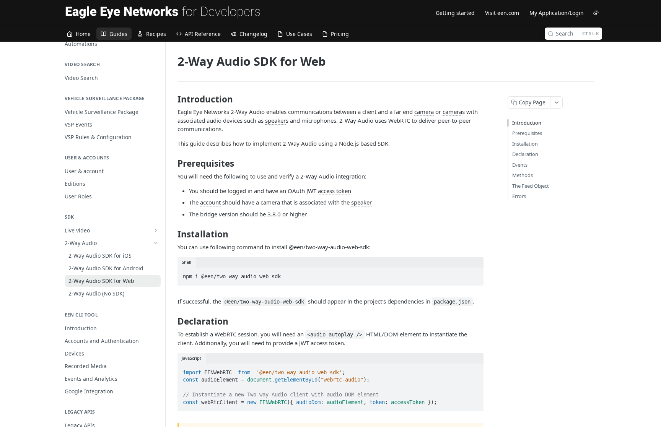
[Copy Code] (474, 274)
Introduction (526, 122)
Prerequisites (527, 133)
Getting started (455, 12)
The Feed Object (530, 185)
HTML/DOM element (393, 334)
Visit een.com (502, 12)
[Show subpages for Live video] (156, 230)
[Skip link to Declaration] (172, 321)
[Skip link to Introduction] (172, 99)
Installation (525, 143)
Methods (522, 175)
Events (519, 164)
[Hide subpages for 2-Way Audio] (156, 243)
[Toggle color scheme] (596, 12)
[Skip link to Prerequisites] (172, 163)
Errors (519, 196)
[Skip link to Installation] (172, 234)
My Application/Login (556, 12)
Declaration (525, 154)
